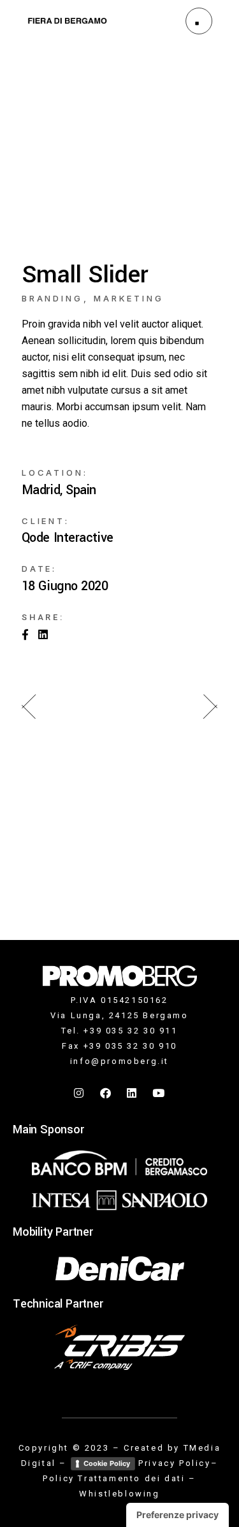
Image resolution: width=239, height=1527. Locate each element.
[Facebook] (106, 1092)
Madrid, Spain (59, 490)
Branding (52, 298)
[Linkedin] (132, 1092)
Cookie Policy (106, 1463)
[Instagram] (80, 1092)
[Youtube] (159, 1092)
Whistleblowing (119, 1493)
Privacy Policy (174, 1463)
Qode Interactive (67, 538)
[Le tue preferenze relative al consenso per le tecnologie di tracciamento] (177, 1515)
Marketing (129, 298)
